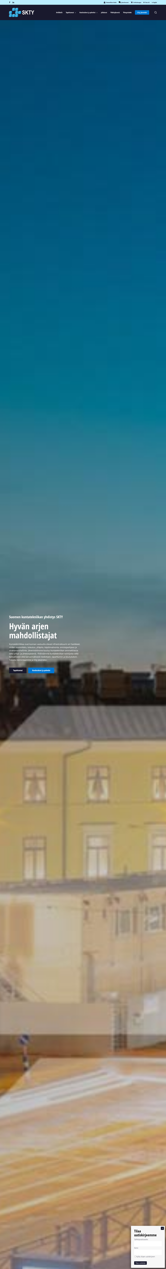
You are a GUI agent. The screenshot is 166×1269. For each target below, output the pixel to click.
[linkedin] (13, 2)
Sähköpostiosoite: (141, 1239)
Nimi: (136, 1248)
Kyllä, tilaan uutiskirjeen (145, 1256)
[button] (18, 670)
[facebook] (9, 2)
